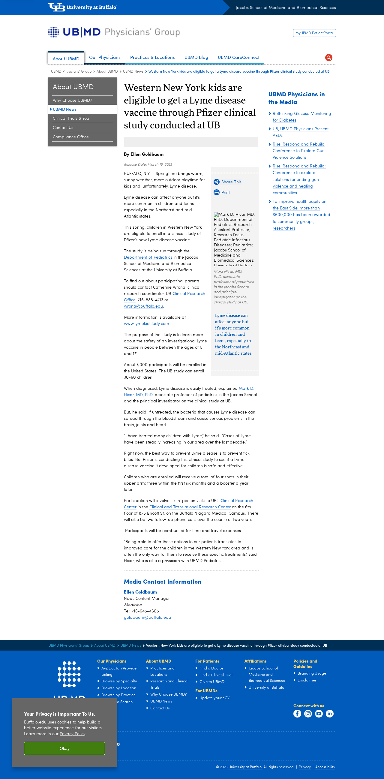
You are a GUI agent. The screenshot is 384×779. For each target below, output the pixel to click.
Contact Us (63, 128)
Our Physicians (112, 661)
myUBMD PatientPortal (315, 33)
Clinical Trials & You (71, 118)
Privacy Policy (72, 734)
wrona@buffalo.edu (143, 306)
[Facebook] (297, 714)
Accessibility (325, 767)
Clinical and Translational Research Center (190, 507)
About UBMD (107, 72)
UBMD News (133, 72)
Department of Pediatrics (148, 257)
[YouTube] (319, 714)
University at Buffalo (245, 767)
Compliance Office (71, 137)
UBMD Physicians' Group (71, 72)
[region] (64, 732)
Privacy (305, 767)
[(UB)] (139, 8)
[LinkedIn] (330, 714)
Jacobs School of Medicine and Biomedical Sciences (286, 8)
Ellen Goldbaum (140, 591)
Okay (65, 748)
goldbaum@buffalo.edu (147, 617)
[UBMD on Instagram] (308, 714)
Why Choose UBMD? (72, 100)
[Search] (329, 58)
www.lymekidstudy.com (146, 324)
